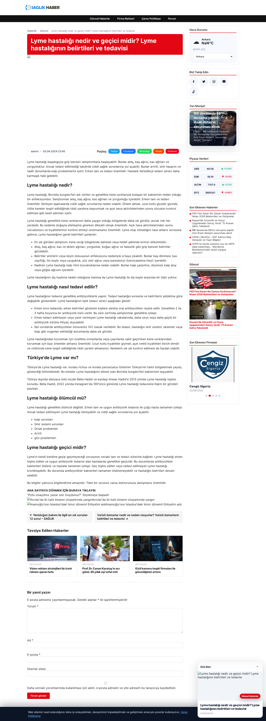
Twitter (114, 151)
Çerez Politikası (151, 18)
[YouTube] (224, 81)
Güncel (44, 30)
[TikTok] (193, 92)
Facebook (128, 151)
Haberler (32, 30)
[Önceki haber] (223, 116)
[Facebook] (193, 81)
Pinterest (172, 151)
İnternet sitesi (36, 669)
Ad (30, 640)
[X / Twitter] (204, 81)
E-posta (33, 654)
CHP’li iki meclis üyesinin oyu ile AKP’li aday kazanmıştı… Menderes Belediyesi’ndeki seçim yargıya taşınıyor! (213, 248)
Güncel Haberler (100, 18)
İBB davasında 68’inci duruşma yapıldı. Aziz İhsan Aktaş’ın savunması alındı (213, 231)
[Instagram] (214, 81)
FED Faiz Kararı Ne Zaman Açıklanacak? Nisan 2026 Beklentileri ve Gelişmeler (214, 215)
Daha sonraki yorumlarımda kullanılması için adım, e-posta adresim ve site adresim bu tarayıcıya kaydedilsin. (101, 688)
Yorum (32, 606)
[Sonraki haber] (230, 116)
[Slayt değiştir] (206, 396)
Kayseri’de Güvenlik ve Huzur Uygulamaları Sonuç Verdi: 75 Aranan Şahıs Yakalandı (213, 223)
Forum (172, 18)
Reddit (158, 151)
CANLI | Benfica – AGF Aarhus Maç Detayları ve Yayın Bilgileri (211, 238)
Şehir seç (199, 49)
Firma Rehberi (125, 18)
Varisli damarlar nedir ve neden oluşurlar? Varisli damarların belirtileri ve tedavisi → (138, 516)
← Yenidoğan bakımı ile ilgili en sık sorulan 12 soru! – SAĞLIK (59, 516)
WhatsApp (144, 151)
